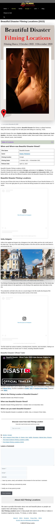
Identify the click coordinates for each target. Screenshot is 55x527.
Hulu (26, 437)
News (5, 8)
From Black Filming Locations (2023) (13, 442)
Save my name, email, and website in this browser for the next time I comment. (24, 480)
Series (20, 8)
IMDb (5, 390)
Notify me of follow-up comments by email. (14, 484)
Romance (35, 437)
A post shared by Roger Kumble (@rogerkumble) (24, 343)
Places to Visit (8, 13)
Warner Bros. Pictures (45, 437)
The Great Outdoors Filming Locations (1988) (16, 439)
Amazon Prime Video (12, 437)
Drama (23, 437)
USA (35, 8)
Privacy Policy (33, 518)
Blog (43, 8)
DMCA (20, 518)
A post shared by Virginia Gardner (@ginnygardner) (24, 235)
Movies (14, 8)
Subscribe (40, 428)
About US (15, 518)
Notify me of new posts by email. (11, 488)
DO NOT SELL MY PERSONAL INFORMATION (27, 520)
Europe (27, 8)
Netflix (30, 437)
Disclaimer (26, 518)
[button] (4, 17)
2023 (31, 386)
